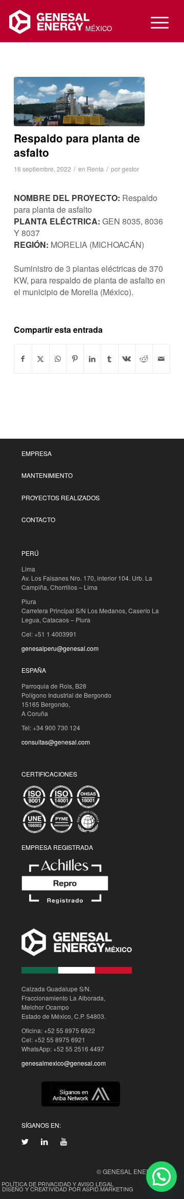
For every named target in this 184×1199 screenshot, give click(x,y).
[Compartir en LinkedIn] (92, 359)
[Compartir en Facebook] (23, 359)
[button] (161, 1176)
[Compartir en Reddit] (143, 359)
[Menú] (155, 22)
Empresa (36, 453)
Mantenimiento (47, 475)
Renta (95, 168)
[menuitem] (155, 22)
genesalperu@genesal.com (60, 648)
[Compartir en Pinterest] (74, 359)
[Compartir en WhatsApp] (58, 359)
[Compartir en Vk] (127, 359)
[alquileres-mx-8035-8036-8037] (79, 101)
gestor (130, 168)
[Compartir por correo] (161, 359)
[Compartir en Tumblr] (109, 359)
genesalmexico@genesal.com (63, 1063)
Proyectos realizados (60, 497)
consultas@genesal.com (55, 741)
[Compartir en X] (40, 359)
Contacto (38, 519)
